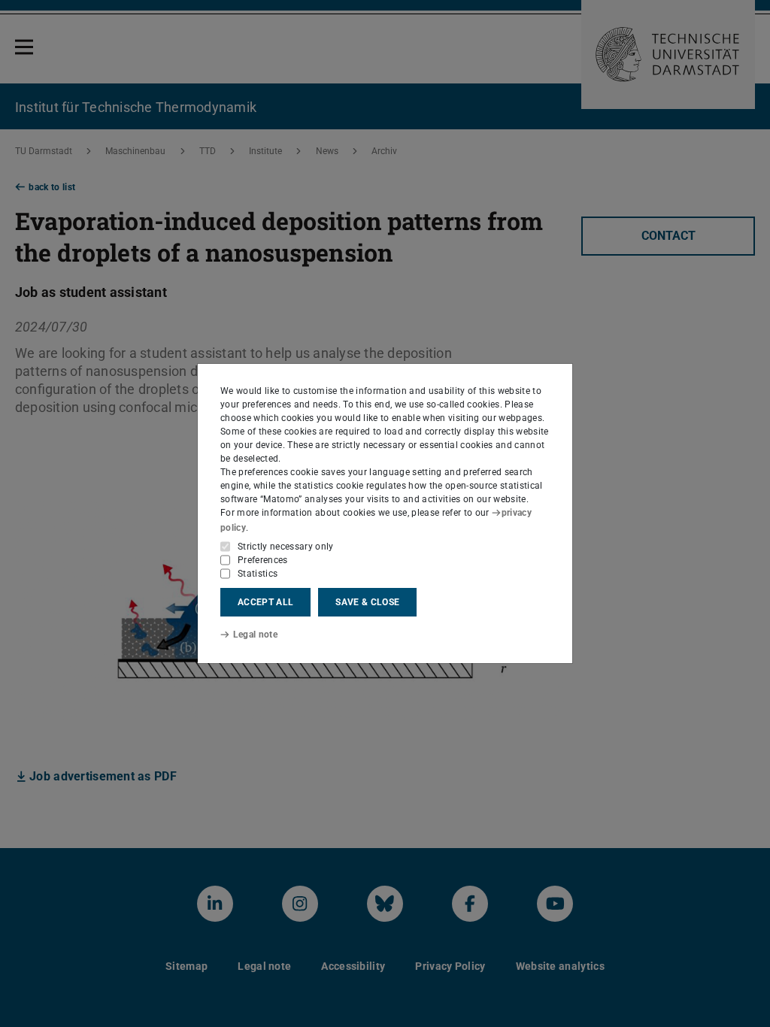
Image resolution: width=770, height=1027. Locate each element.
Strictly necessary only (286, 546)
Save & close (367, 602)
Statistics (257, 573)
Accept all (265, 602)
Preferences (263, 560)
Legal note (255, 634)
